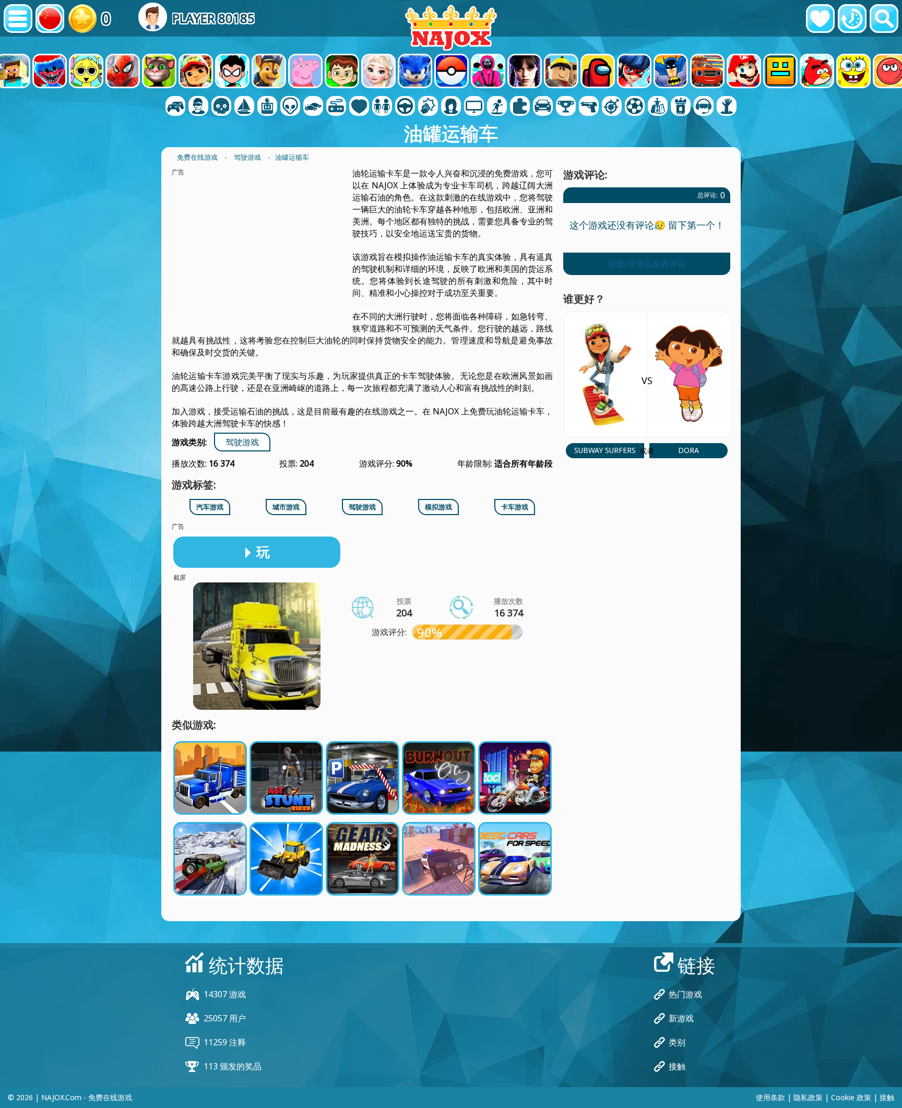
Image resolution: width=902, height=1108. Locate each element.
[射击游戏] (588, 107)
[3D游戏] (198, 107)
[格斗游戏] (428, 107)
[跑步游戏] (565, 107)
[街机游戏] (267, 107)
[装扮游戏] (382, 107)
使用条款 (770, 1097)
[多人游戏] (473, 107)
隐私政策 (808, 1097)
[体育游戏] (634, 107)
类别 (677, 1042)
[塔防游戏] (680, 107)
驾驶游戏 (242, 442)
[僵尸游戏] (726, 107)
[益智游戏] (519, 107)
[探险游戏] (244, 107)
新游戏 (681, 1018)
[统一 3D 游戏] (703, 107)
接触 (677, 1066)
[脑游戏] (290, 107)
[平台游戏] (496, 107)
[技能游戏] (611, 107)
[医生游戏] (359, 107)
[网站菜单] (18, 18)
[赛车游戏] (542, 107)
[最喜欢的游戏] (820, 18)
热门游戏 (685, 994)
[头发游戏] (451, 107)
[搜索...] (884, 18)
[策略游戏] (657, 107)
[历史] (852, 18)
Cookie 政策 (851, 1097)
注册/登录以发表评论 (647, 263)
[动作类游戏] (221, 107)
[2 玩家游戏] (175, 107)
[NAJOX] (451, 27)
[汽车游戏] (313, 107)
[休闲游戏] (336, 107)
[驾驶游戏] (405, 107)
